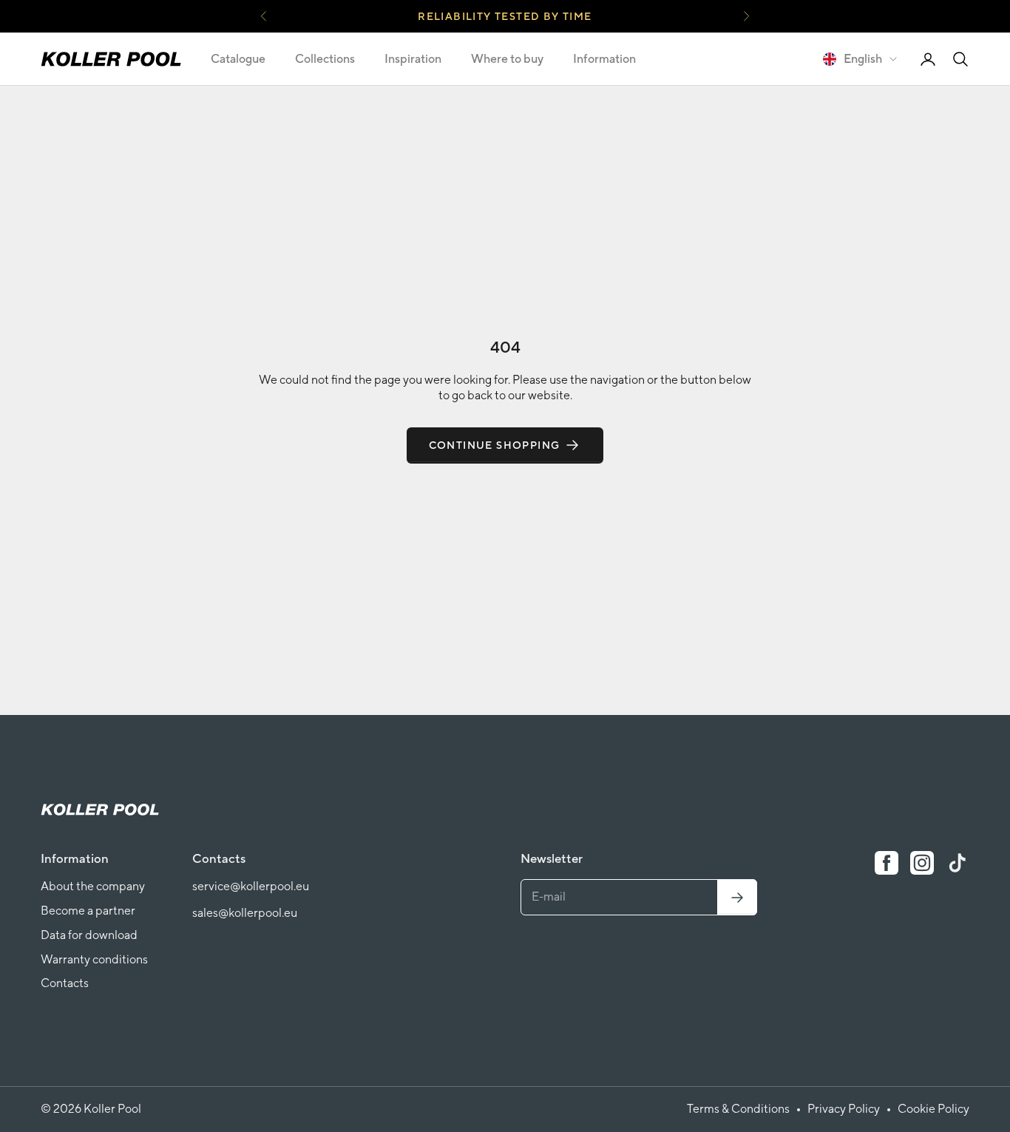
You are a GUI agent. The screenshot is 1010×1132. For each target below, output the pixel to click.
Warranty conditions (94, 959)
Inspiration (412, 59)
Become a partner (88, 911)
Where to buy (507, 59)
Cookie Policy (933, 1109)
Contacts (65, 983)
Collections (325, 59)
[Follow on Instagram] (922, 863)
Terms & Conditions (738, 1109)
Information (604, 59)
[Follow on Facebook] (886, 863)
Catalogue (238, 59)
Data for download (89, 935)
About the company (93, 886)
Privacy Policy (843, 1109)
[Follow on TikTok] (957, 863)
